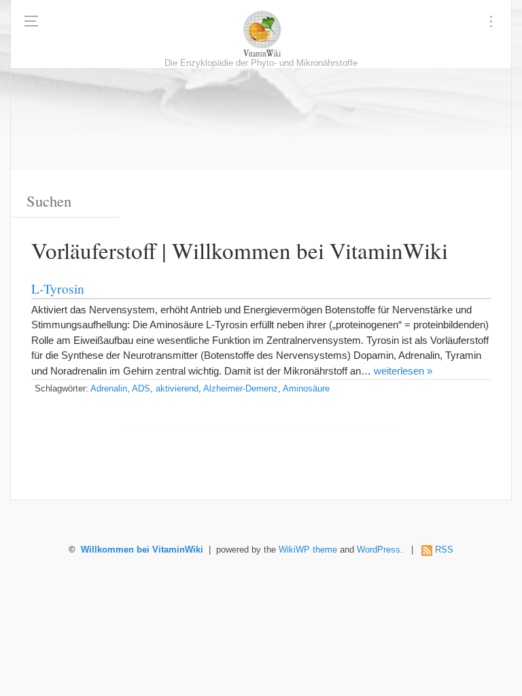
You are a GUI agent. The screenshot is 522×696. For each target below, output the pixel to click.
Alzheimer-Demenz (240, 389)
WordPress (378, 550)
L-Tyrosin (57, 288)
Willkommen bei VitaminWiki (142, 550)
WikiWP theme (308, 550)
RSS (444, 550)
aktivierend (177, 389)
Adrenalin (108, 389)
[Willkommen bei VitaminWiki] (261, 34)
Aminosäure (306, 389)
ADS (141, 389)
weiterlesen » (403, 371)
